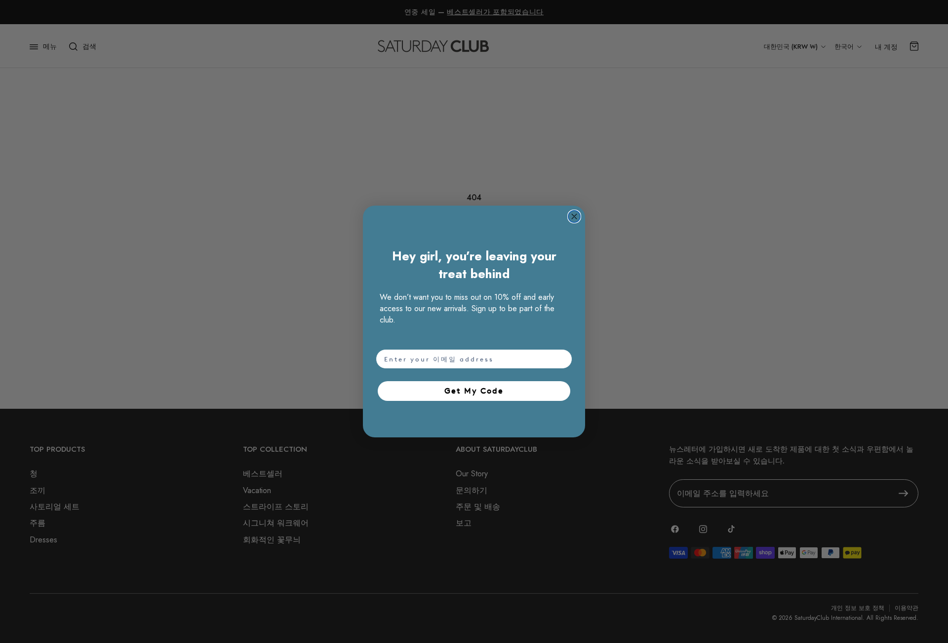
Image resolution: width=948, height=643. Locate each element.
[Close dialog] (574, 216)
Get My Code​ (474, 390)
